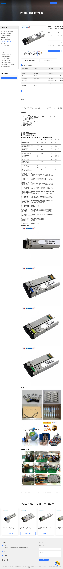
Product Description (48, 60)
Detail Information (30, 60)
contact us (44, 559)
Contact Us (45, 3)
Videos (38, 3)
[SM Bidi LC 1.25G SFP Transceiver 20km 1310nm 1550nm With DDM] (28, 517)
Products (26, 3)
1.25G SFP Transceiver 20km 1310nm (32, 492)
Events (32, 3)
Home (13, 3)
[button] (8, 520)
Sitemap (9, 566)
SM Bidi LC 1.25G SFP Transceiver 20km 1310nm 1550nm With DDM (26, 528)
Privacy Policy (4, 566)
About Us (20, 3)
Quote (53, 3)
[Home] (3, 3)
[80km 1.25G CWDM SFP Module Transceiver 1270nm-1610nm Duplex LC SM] (33, 38)
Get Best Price (54, 50)
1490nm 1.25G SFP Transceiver (48, 492)
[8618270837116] (5, 560)
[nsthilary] (7, 560)
